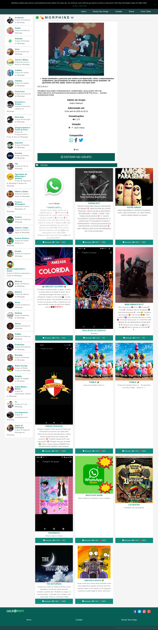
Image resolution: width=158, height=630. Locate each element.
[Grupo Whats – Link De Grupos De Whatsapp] (15, 611)
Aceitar (75, 6)
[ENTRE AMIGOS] (134, 187)
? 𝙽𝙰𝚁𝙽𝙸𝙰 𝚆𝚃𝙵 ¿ (54, 207)
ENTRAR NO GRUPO (77, 157)
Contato (118, 11)
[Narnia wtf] (94, 185)
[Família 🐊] (94, 362)
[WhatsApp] (71, 140)
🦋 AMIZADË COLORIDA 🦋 (54, 287)
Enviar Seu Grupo (100, 11)
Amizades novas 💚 (94, 580)
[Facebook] (75, 140)
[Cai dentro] (134, 479)
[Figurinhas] (54, 493)
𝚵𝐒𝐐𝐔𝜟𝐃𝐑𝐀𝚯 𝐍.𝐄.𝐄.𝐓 (134, 304)
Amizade (44, 165)
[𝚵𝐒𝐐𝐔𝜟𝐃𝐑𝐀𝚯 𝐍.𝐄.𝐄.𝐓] (134, 275)
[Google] (149, 611)
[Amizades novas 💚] (94, 562)
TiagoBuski (153, 628)
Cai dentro (134, 505)
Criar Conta (146, 11)
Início (83, 11)
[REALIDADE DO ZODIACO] (94, 288)
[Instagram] (144, 611)
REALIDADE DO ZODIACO (94, 330)
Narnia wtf (94, 203)
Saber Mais (83, 6)
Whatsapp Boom (94, 495)
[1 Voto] (69, 127)
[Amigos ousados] (54, 384)
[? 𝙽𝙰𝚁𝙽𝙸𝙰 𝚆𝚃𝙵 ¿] (54, 187)
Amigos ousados (54, 426)
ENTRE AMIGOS (134, 207)
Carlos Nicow (135, 628)
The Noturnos (54, 584)
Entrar (131, 11)
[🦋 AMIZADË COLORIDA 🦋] (54, 266)
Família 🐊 (94, 382)
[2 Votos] (72, 127)
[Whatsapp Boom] (94, 475)
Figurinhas (54, 533)
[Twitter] (81, 140)
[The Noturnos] (54, 563)
